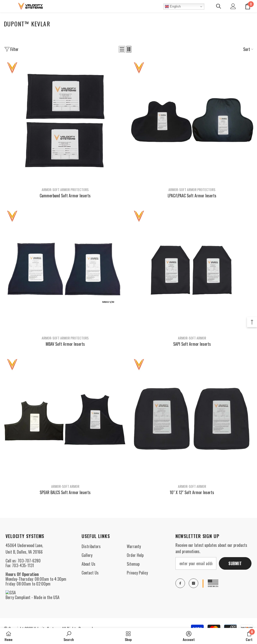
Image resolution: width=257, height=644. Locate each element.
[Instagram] (193, 583)
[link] (68, 636)
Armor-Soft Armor (192, 337)
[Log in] (233, 6)
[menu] (7, 6)
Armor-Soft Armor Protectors (65, 189)
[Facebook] (180, 583)
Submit (235, 563)
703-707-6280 (29, 561)
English (175, 6)
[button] (122, 49)
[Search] (219, 6)
